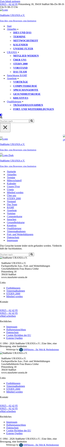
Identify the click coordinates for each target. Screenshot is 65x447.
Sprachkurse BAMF (17, 75)
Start (9, 26)
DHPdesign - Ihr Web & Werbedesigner (41, 349)
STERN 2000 (20, 63)
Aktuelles (11, 174)
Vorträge (20, 82)
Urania (10, 189)
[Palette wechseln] (32, 115)
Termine (19, 36)
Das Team (20, 71)
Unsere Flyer (23, 48)
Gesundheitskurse (27, 94)
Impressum (12, 240)
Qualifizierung (14, 228)
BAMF (10, 207)
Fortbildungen (13, 288)
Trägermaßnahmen (28, 105)
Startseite (11, 171)
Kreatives (20, 98)
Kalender (20, 44)
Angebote (12, 210)
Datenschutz (13, 237)
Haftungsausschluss (16, 329)
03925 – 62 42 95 (9, 4)
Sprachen (11, 219)
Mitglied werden (26, 55)
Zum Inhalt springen (10, 1)
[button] (17, 29)
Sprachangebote (25, 90)
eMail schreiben (8, 316)
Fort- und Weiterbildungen (33, 109)
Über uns (19, 59)
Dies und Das (22, 32)
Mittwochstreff (25, 40)
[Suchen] (1, 117)
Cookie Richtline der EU (18, 335)
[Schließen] (5, 127)
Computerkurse (25, 86)
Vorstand (20, 67)
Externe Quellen (14, 338)
